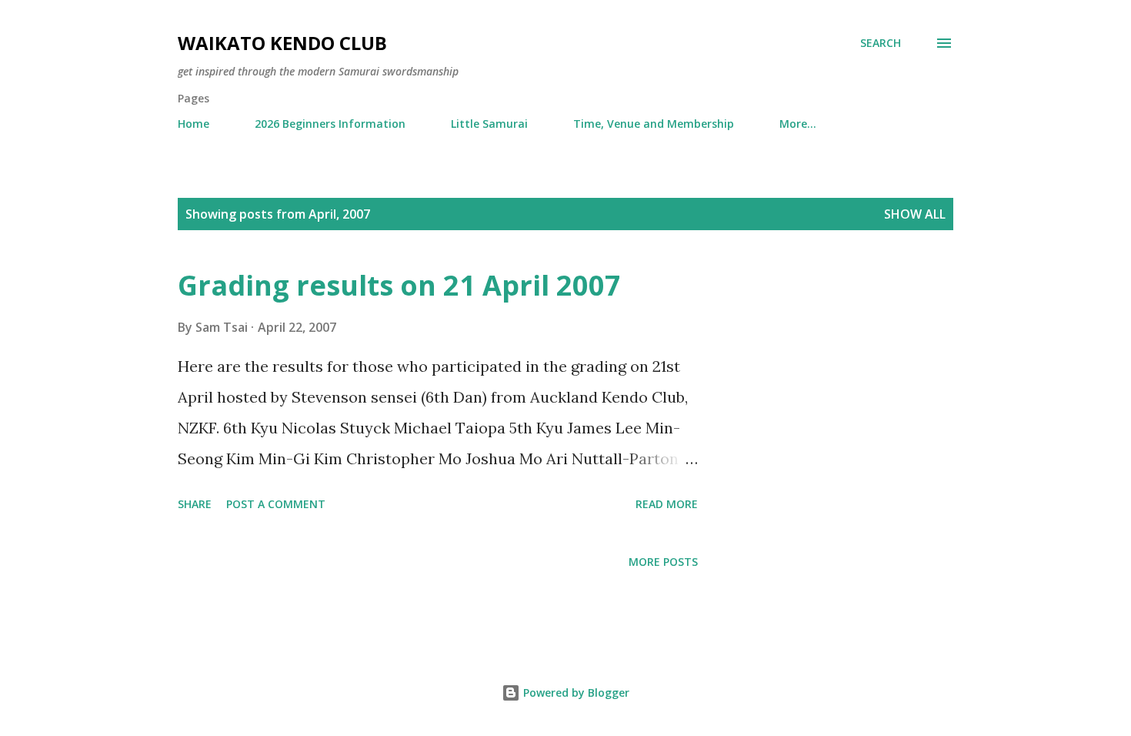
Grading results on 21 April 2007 (399, 285)
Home (193, 123)
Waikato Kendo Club (282, 42)
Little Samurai (489, 123)
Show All (915, 214)
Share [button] (195, 504)
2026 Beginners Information (330, 123)
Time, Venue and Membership (653, 123)
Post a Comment (275, 504)
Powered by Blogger (574, 692)
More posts (663, 561)
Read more (667, 504)
